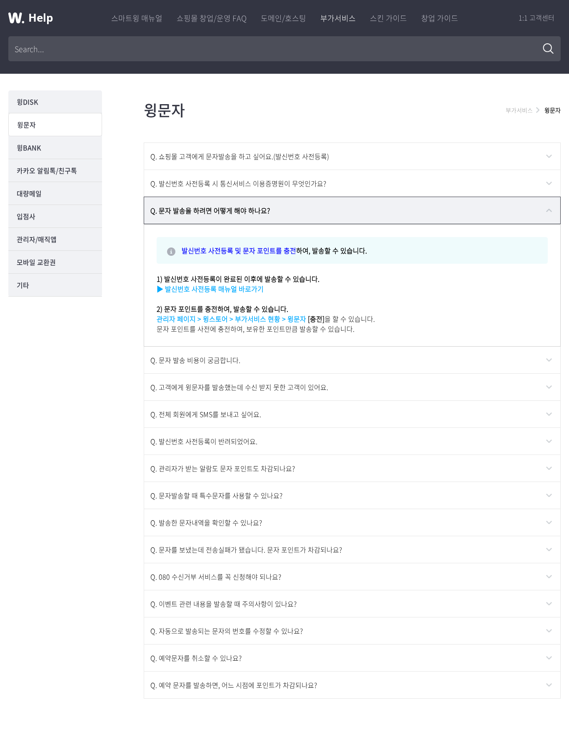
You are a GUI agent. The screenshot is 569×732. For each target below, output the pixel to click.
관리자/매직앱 (37, 239)
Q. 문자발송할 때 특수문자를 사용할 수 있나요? (216, 495)
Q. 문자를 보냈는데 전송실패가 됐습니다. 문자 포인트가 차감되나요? (246, 550)
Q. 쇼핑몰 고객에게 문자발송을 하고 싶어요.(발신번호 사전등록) (239, 156)
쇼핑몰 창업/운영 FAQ (212, 18)
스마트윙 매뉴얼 (136, 18)
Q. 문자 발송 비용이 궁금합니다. (195, 360)
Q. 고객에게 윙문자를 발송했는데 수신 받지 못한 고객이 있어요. (239, 387)
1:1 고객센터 (536, 17)
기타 (23, 285)
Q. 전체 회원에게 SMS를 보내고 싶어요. (205, 414)
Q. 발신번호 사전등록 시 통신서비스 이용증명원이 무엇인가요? (238, 183)
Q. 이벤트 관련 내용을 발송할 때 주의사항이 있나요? (223, 604)
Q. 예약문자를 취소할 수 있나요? (196, 658)
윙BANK (29, 147)
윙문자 (26, 125)
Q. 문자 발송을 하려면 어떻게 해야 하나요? (210, 210)
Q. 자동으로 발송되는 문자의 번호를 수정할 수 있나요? (226, 631)
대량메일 (29, 193)
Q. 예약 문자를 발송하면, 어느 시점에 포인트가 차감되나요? (233, 685)
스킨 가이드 (388, 18)
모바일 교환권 (36, 262)
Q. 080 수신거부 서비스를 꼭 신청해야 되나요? (215, 577)
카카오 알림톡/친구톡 (47, 170)
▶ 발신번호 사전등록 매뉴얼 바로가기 (210, 289)
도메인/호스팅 (283, 18)
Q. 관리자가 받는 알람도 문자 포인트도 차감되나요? (222, 468)
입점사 (26, 216)
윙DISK (27, 102)
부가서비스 (338, 18)
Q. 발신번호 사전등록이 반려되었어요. (203, 441)
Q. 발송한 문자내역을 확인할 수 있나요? (206, 522)
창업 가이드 (439, 18)
